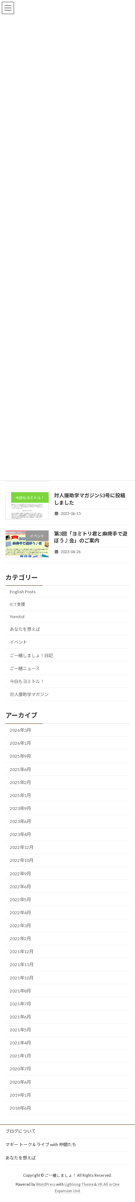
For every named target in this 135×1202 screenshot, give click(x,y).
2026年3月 (20, 730)
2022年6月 (20, 886)
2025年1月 (20, 795)
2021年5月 (20, 1030)
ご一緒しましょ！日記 (31, 655)
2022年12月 (21, 847)
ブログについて (20, 1131)
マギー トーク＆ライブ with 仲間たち (40, 1144)
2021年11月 (21, 964)
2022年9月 (20, 873)
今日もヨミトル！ (27, 681)
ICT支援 (17, 604)
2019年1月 (20, 1095)
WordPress (45, 1184)
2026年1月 (20, 743)
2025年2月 (20, 782)
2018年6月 (20, 1108)
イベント (18, 642)
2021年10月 (21, 978)
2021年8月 (20, 991)
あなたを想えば (25, 629)
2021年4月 (20, 1042)
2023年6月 (20, 821)
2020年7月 (20, 1068)
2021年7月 (20, 1004)
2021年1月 (20, 1055)
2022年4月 (20, 912)
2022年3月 (20, 925)
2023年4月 (20, 834)
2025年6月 (20, 769)
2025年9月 (20, 756)
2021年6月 (20, 1017)
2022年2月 (20, 938)
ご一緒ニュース (25, 668)
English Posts (23, 591)
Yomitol (17, 616)
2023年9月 (20, 808)
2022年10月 (21, 860)
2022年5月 (20, 899)
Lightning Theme (79, 1184)
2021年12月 (21, 951)
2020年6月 (20, 1082)
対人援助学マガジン (29, 694)
